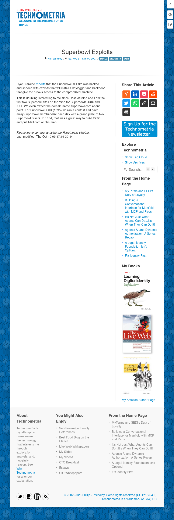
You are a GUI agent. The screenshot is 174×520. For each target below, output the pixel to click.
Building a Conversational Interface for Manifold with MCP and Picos (139, 206)
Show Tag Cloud (136, 157)
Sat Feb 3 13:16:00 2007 (82, 58)
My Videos (66, 457)
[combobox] (139, 169)
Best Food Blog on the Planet (74, 439)
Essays (64, 467)
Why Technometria (26, 470)
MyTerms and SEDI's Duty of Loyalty (139, 193)
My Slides (65, 451)
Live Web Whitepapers (74, 446)
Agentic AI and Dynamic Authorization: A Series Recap (141, 233)
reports (40, 84)
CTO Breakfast (69, 462)
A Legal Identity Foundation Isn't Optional (136, 246)
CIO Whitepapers (70, 473)
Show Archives (135, 162)
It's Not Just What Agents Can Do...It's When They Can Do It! (140, 220)
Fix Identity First (135, 255)
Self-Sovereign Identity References (74, 430)
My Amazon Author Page (138, 400)
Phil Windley (55, 58)
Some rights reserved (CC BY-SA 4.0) (131, 495)
